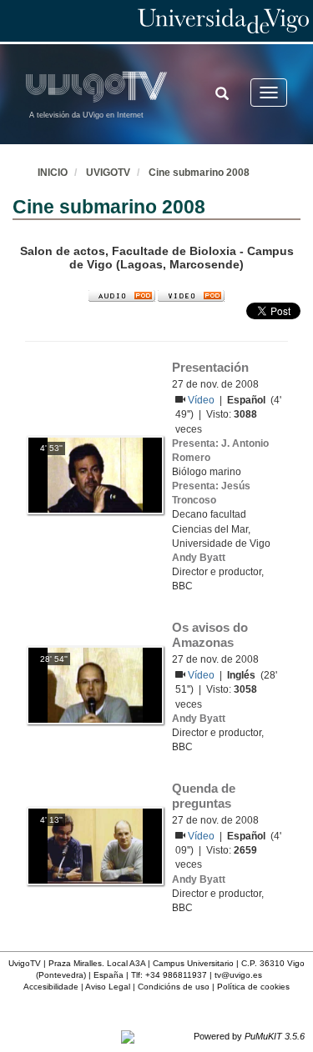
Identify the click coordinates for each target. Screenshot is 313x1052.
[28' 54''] (95, 684)
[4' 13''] (95, 845)
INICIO (53, 172)
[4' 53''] (95, 474)
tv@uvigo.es (238, 974)
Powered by (249, 1036)
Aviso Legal (107, 986)
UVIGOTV (108, 172)
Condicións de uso (174, 986)
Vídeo (202, 400)
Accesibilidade (50, 986)
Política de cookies (253, 986)
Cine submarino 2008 (199, 172)
